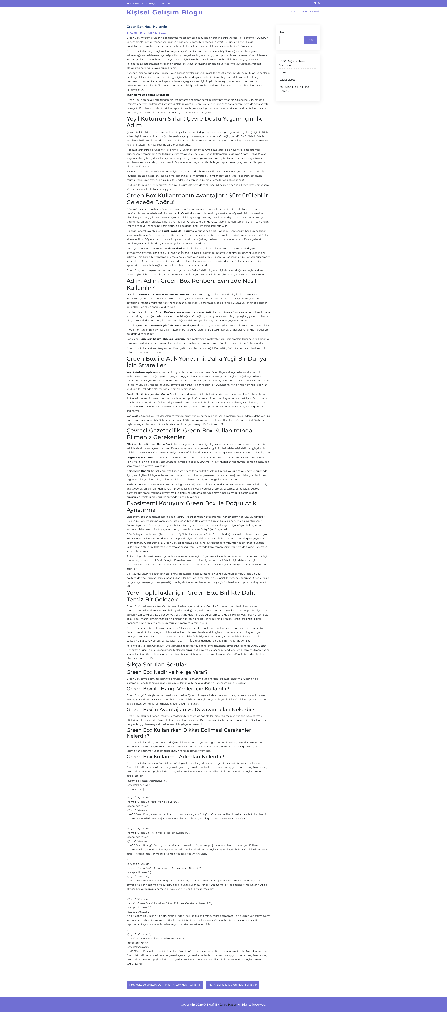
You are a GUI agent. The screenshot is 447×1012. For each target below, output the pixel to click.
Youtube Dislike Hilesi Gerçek (294, 89)
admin (133, 32)
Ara (281, 32)
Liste (282, 72)
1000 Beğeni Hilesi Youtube (292, 63)
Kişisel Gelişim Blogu (165, 12)
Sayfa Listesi (287, 79)
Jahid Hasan (228, 1004)
